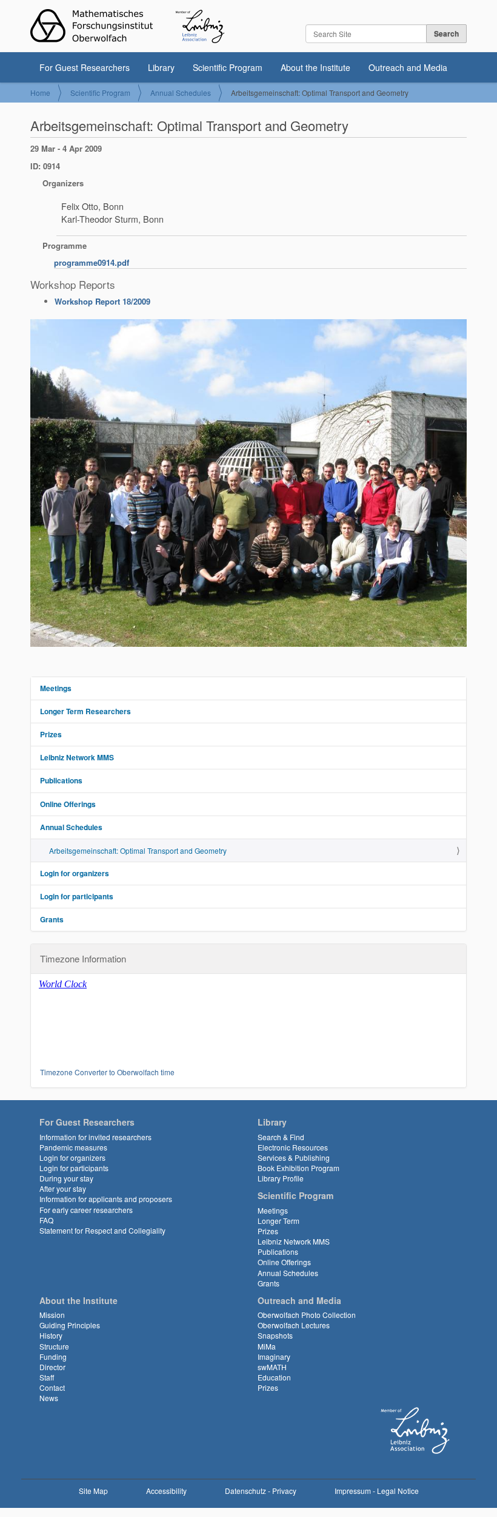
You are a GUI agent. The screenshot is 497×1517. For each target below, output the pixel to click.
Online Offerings (68, 804)
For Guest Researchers (84, 67)
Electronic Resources (293, 1147)
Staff (46, 1377)
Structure (54, 1346)
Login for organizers (74, 873)
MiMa (267, 1346)
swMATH (272, 1367)
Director (52, 1367)
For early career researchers (86, 1209)
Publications (61, 780)
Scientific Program (227, 67)
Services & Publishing (294, 1157)
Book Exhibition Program (298, 1168)
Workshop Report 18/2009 (102, 301)
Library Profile (281, 1178)
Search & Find (281, 1137)
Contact (52, 1387)
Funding (53, 1356)
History (50, 1335)
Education (274, 1377)
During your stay (66, 1178)
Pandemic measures (73, 1147)
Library (161, 67)
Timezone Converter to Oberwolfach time (107, 1072)
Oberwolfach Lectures (294, 1325)
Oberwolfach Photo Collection (307, 1314)
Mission (52, 1314)
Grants (52, 919)
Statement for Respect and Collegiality (102, 1230)
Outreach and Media (408, 67)
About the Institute (315, 67)
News (48, 1398)
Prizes (51, 734)
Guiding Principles (69, 1325)
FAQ (46, 1220)
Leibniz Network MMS (77, 757)
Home (40, 92)
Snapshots (275, 1335)
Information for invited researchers (95, 1137)
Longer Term (278, 1220)
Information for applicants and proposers (105, 1199)
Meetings (56, 688)
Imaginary (274, 1356)
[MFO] (127, 26)
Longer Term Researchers (85, 711)
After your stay (62, 1188)
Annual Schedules (180, 92)
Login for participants (76, 896)
